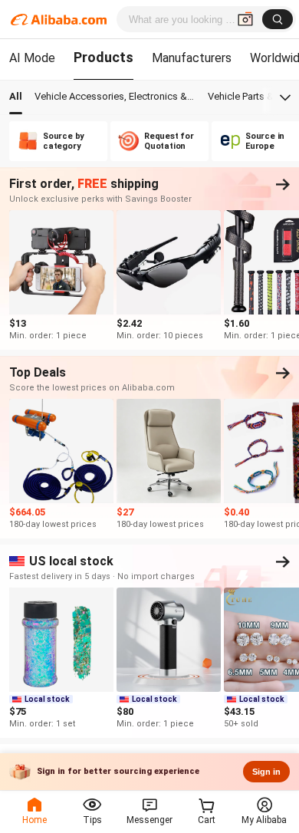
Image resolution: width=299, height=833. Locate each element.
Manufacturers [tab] (192, 58)
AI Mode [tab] (32, 58)
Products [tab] (103, 57)
